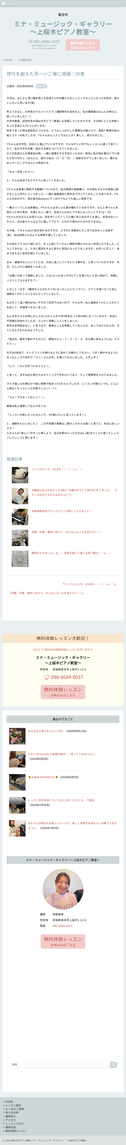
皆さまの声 (12, 1112)
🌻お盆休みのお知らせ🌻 (43, 777)
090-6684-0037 (67, 677)
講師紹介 (10, 1116)
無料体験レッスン (15, 1131)
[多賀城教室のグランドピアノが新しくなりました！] (20, 523)
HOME (9, 1101)
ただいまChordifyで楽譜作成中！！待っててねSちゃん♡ (62, 754)
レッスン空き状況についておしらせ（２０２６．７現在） (62, 800)
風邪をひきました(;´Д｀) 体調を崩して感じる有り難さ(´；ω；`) (71, 553)
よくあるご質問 (14, 1109)
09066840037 (46, 41)
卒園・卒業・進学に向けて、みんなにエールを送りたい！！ (67, 532)
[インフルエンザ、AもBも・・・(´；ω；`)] (20, 481)
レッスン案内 (13, 1105)
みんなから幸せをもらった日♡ (46, 731)
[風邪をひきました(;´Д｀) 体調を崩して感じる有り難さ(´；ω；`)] (20, 565)
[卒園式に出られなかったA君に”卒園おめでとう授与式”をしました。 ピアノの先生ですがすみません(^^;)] (20, 502)
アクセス (10, 1120)
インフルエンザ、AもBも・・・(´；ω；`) (57, 469)
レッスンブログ (14, 1124)
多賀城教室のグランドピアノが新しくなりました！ (62, 511)
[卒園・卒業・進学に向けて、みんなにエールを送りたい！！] (20, 544)
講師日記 (41, 86)
